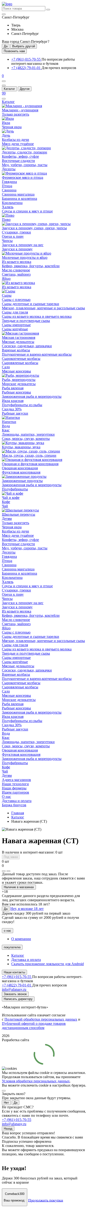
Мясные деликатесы (18, 342)
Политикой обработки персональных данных (40, 1019)
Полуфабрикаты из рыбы (22, 405)
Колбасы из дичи (15, 140)
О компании (21, 939)
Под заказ (11, 857)
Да (6, 46)
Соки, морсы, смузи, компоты (26, 439)
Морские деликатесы (19, 384)
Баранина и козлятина (19, 199)
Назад (8, 1128)
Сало (6, 367)
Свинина (9, 190)
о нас (7, 930)
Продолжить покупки (45, 1200)
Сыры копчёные (15, 329)
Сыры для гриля (15, 312)
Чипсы (7, 241)
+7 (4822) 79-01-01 (26, 68)
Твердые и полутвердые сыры (26, 321)
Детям (7, 519)
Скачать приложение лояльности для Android (47, 964)
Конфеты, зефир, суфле (20, 156)
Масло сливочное (16, 270)
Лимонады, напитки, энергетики (28, 434)
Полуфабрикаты (15, 489)
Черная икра (12, 127)
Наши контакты (14, 972)
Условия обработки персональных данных (36, 1081)
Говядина (9, 182)
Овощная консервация (20, 468)
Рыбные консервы (16, 392)
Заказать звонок (15, 994)
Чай (5, 506)
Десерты (8, 169)
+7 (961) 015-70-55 (26, 59)
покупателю (12, 947)
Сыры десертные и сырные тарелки (30, 304)
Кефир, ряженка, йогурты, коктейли (31, 266)
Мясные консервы (16, 371)
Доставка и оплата (26, 960)
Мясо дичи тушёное (18, 144)
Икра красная (12, 401)
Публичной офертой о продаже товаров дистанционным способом (34, 1026)
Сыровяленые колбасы (20, 363)
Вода (6, 426)
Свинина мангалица (18, 194)
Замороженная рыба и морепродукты (31, 396)
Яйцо (6, 279)
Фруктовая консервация (21, 472)
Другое (25, 89)
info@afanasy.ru (14, 1124)
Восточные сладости (18, 161)
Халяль (7, 207)
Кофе (6, 502)
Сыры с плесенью (16, 300)
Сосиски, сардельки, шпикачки (27, 346)
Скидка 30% (12, 409)
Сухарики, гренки (16, 232)
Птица (7, 186)
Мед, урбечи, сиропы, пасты (24, 165)
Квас (6, 430)
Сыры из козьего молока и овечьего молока (37, 316)
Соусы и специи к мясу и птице (27, 211)
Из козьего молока (16, 262)
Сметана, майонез (16, 274)
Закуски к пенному (17, 249)
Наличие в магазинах (19, 887)
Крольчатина (12, 203)
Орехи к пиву (13, 236)
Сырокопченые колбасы (21, 359)
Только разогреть (15, 114)
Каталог (9, 89)
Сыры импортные (16, 325)
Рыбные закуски (15, 413)
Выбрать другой (23, 46)
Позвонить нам (14, 51)
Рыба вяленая (12, 388)
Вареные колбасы (16, 350)
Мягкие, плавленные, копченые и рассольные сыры (43, 308)
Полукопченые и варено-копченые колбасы (37, 354)
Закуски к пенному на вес (22, 245)
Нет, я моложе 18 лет (27, 909)
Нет (6, 1102)
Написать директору (18, 999)
